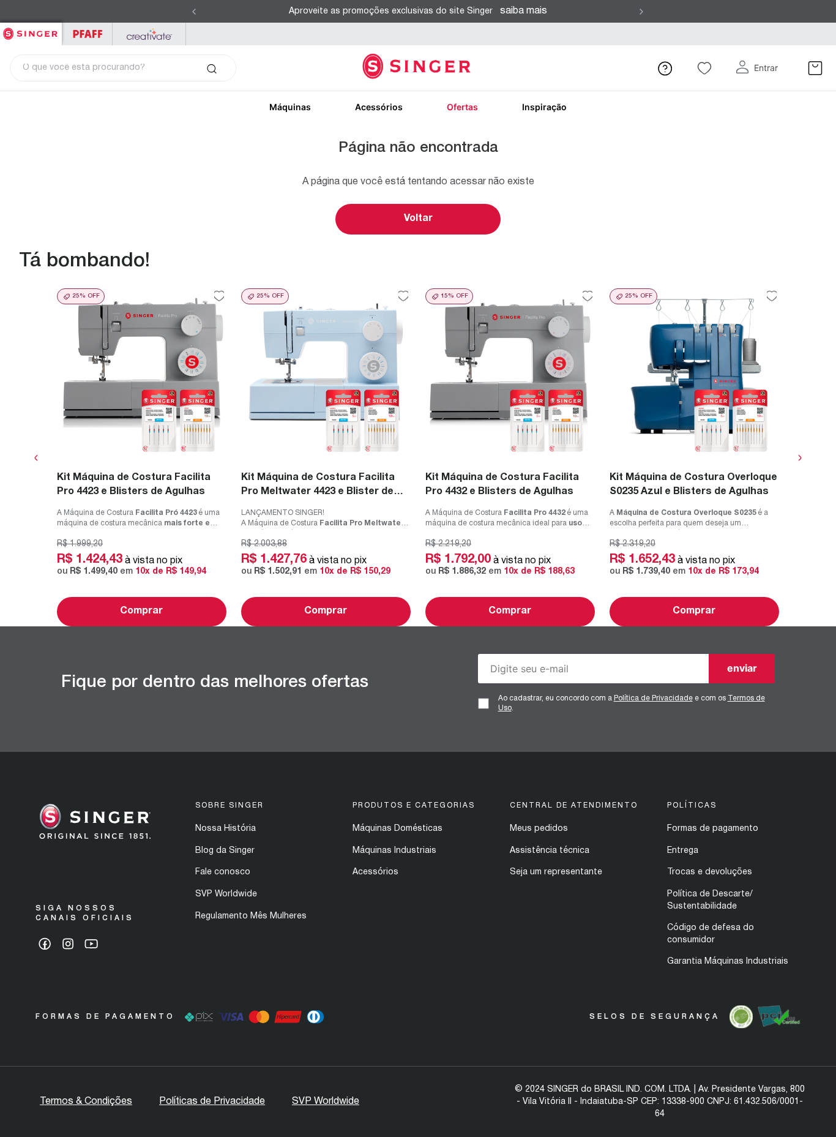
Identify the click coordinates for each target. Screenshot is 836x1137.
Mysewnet (149, 34)
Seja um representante (556, 872)
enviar (742, 668)
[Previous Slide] (194, 11)
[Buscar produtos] (211, 68)
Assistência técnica (549, 851)
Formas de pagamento (712, 829)
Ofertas (462, 107)
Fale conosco (222, 872)
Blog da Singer (225, 851)
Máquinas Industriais (394, 851)
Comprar (141, 611)
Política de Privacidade (653, 698)
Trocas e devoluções (709, 872)
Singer (31, 29)
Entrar (766, 67)
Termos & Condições (86, 1101)
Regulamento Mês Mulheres (251, 916)
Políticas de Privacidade (212, 1101)
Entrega (682, 851)
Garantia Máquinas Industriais (727, 962)
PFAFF (87, 34)
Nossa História (225, 829)
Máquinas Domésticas (397, 829)
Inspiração (544, 107)
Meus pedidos (539, 829)
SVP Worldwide (226, 894)
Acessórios (379, 107)
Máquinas (290, 107)
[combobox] (123, 67)
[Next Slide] (641, 11)
